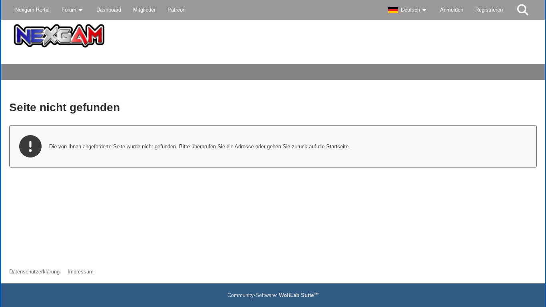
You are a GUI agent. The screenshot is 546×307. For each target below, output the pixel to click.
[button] (408, 10)
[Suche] (523, 10)
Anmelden (451, 10)
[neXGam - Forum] (273, 36)
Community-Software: (273, 295)
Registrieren (489, 10)
